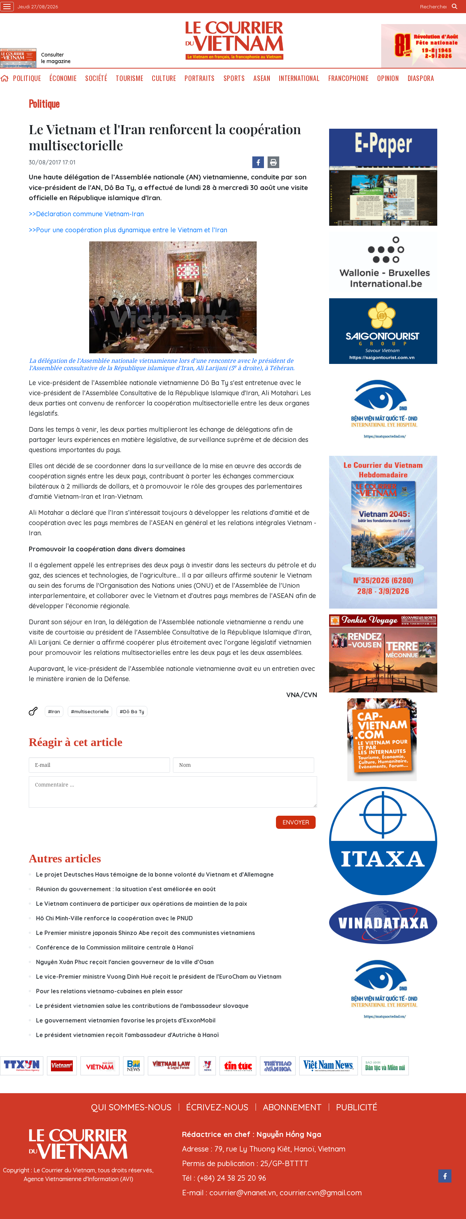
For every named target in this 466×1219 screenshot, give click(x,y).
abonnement (292, 1107)
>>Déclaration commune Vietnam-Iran (86, 214)
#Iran (54, 711)
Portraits (199, 78)
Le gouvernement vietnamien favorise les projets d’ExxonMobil (126, 1020)
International (299, 78)
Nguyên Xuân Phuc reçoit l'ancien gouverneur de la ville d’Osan (125, 962)
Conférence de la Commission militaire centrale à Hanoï (114, 947)
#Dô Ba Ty (132, 711)
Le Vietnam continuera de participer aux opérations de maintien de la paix (141, 903)
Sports (234, 78)
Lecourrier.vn (234, 40)
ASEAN (261, 78)
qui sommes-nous (131, 1107)
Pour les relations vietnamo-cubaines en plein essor (109, 991)
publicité (357, 1107)
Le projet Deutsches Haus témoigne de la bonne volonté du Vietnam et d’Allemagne (155, 874)
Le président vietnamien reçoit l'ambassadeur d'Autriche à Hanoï (127, 1035)
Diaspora (421, 78)
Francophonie (348, 78)
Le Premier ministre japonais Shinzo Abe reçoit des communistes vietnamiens (145, 932)
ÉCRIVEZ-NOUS (217, 1107)
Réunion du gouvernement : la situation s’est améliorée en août (126, 889)
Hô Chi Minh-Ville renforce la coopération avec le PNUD (114, 918)
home (4, 78)
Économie (63, 78)
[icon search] (454, 6)
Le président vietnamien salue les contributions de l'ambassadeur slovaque (142, 1005)
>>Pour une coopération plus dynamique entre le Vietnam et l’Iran (128, 230)
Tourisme (129, 78)
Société (96, 78)
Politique (27, 78)
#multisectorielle (90, 711)
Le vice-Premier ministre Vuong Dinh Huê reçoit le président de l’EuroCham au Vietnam (158, 976)
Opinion (388, 78)
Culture (164, 78)
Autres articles (65, 858)
